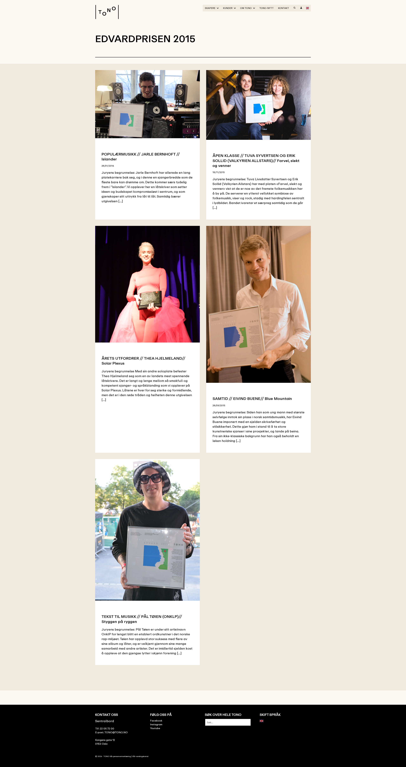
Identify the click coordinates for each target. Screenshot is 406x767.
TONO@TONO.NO (116, 732)
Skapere (210, 8)
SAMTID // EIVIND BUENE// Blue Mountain (252, 398)
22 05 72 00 (107, 728)
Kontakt (283, 8)
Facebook (156, 720)
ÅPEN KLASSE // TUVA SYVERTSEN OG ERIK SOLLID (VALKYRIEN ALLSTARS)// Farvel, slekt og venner (256, 160)
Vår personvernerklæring (120, 756)
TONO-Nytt (266, 8)
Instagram (156, 724)
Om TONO (246, 8)
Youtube (155, 728)
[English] (307, 7)
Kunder (227, 8)
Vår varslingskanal (140, 756)
